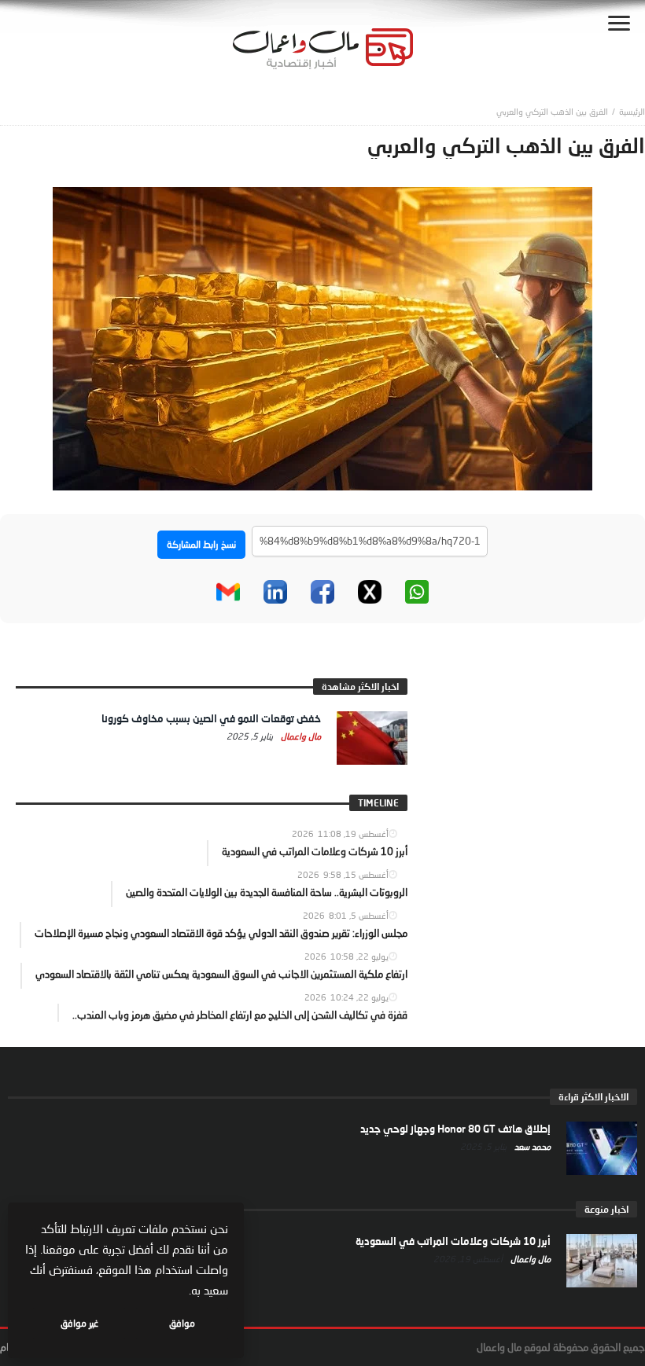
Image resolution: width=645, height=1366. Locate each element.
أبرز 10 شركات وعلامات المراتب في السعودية (453, 1241)
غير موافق (79, 1323)
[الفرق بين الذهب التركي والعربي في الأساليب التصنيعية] (322, 337)
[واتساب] (417, 591)
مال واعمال (299, 736)
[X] (369, 591)
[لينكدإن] (275, 591)
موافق (182, 1323)
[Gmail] (228, 591)
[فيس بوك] (322, 591)
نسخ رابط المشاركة (201, 544)
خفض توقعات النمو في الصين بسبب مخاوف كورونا (211, 718)
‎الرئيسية (632, 111)
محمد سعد (531, 1146)
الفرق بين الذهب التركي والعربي (552, 111)
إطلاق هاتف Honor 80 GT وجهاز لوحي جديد (455, 1128)
